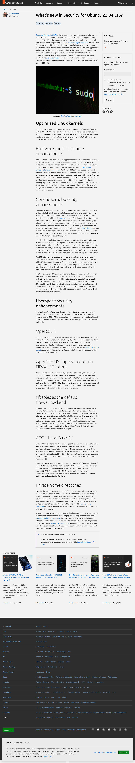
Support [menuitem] (60, 3)
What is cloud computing (45, 677)
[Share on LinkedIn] (111, 112)
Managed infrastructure (12, 641)
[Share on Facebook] (107, 112)
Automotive (40, 718)
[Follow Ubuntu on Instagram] (109, 730)
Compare (57, 687)
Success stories (50, 662)
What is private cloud (64, 677)
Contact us (8, 730)
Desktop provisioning (64, 707)
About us (39, 730)
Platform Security (42, 682)
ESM (52, 682)
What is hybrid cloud (81, 677)
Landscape (7, 687)
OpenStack (7, 626)
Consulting (61, 631)
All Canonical (122, 3)
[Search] (132, 3)
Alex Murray (14, 13)
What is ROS (49, 652)
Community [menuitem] (72, 3)
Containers (7, 692)
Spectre (62, 218)
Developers (52, 667)
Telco (68, 718)
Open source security (83, 712)
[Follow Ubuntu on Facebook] (98, 730)
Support (45, 626)
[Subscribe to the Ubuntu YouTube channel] (115, 730)
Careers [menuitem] (96, 3)
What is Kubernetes (43, 636)
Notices (90, 682)
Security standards (72, 682)
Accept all (123, 752)
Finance (75, 718)
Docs (69, 631)
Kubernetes (7, 636)
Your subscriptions (42, 702)
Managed (51, 631)
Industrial (49, 718)
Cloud (5, 677)
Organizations (41, 667)
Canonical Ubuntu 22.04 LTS (46, 35)
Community (60, 652)
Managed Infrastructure (65, 712)
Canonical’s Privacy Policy (113, 94)
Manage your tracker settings (105, 752)
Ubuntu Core (7, 662)
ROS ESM (39, 652)
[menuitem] (124, 3)
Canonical (6, 603)
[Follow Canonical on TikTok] (120, 730)
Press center (81, 730)
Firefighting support (88, 702)
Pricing (66, 702)
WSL (52, 697)
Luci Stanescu (73, 603)
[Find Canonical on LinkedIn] (104, 730)
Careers (57, 730)
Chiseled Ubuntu (59, 692)
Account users (57, 702)
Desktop (39, 697)
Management (65, 657)
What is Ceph (41, 631)
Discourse (75, 702)
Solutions (6, 712)
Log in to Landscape (82, 687)
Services (61, 662)
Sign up (109, 100)
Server (46, 697)
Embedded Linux (51, 657)
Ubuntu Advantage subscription (76, 43)
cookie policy (47, 756)
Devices (77, 707)
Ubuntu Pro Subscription (45, 707)
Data (41, 712)
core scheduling (88, 228)
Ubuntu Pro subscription (59, 523)
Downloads (7, 697)
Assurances (99, 682)
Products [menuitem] (38, 3)
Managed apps (41, 641)
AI (36, 712)
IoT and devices (99, 712)
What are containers (43, 692)
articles (56, 58)
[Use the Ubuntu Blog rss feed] (126, 730)
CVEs (83, 682)
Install (38, 626)
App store (39, 657)
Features (39, 662)
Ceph (4, 631)
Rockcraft (106, 692)
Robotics (6, 652)
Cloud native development (116, 712)
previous (49, 58)
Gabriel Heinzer (66, 116)
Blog (5, 9)
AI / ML (5, 646)
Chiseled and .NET (74, 692)
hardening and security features (48, 518)
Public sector (60, 718)
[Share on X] (104, 112)
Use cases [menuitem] (49, 3)
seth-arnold (39, 603)
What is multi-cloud (99, 677)
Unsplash (78, 116)
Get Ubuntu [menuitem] (84, 3)
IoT (4, 657)
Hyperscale (40, 672)
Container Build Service (92, 692)
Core (58, 697)
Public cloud (112, 677)
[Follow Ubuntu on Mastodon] (93, 730)
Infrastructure (49, 712)
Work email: (110, 70)
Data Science (50, 646)
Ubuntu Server (8, 672)
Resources (78, 636)
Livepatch (60, 682)
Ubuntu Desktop (9, 667)
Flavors (61, 667)
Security (6, 682)
